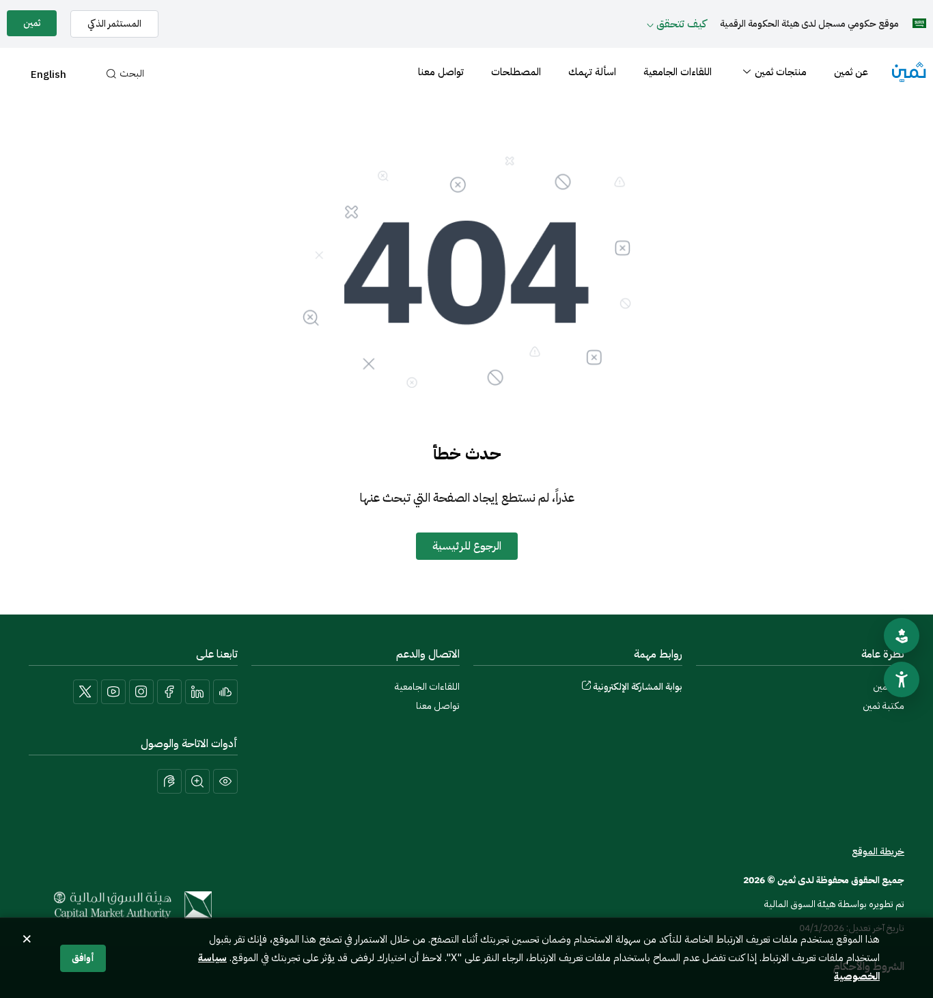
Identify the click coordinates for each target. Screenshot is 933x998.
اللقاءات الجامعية (677, 71)
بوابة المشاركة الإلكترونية (637, 686)
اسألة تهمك (592, 71)
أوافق (83, 958)
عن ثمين (851, 71)
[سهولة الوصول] (901, 679)
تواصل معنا (441, 71)
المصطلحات (516, 71)
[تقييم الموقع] (901, 635)
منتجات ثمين (781, 71)
